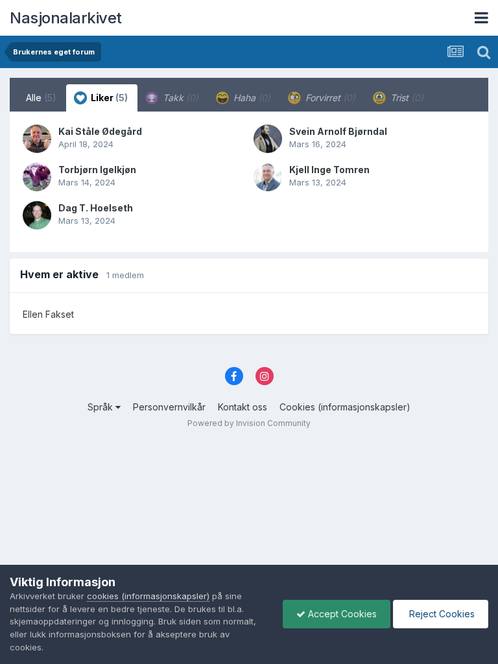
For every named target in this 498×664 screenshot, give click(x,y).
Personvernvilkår (169, 406)
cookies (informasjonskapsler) (148, 596)
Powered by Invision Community (249, 423)
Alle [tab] (41, 97)
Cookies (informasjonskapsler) (344, 406)
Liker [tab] (108, 97)
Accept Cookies (341, 613)
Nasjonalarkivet (66, 17)
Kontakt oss (242, 406)
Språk (101, 406)
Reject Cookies (441, 613)
